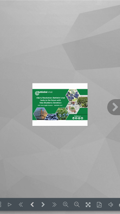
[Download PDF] (99, 204)
